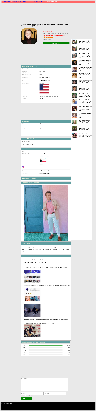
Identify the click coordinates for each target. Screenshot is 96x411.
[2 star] (46, 37)
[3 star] (48, 37)
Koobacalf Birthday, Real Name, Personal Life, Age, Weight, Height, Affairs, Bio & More (85, 95)
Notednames (6, 1)
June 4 (41, 71)
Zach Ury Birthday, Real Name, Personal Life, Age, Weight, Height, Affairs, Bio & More (85, 69)
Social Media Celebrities (20, 1)
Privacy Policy (9, 403)
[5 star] (52, 37)
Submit (23, 398)
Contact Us (4, 403)
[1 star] (44, 37)
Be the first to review (56, 43)
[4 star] (50, 37)
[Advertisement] (41, 12)
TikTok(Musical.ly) (37, 1)
